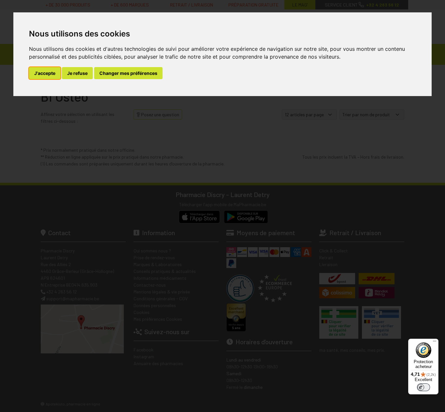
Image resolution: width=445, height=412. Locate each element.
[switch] (423, 387)
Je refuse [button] (77, 73)
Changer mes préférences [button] (128, 73)
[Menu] (434, 343)
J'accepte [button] (44, 73)
